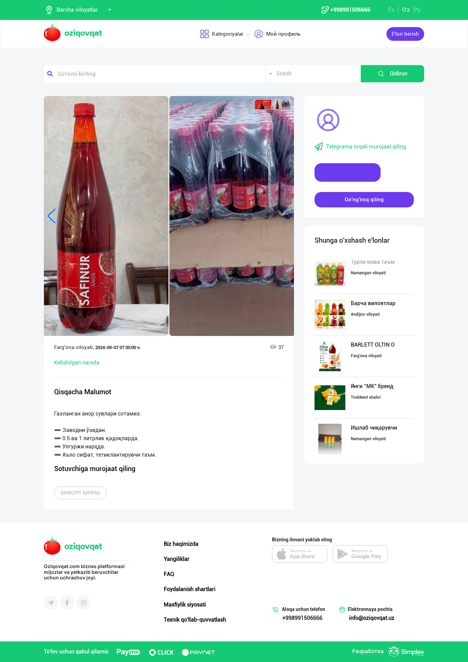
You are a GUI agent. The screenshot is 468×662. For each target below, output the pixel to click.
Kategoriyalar (227, 34)
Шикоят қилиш (80, 492)
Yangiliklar (176, 559)
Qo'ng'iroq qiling (364, 199)
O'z (406, 10)
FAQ (169, 574)
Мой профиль (283, 34)
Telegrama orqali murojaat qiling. (366, 146)
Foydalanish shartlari (189, 589)
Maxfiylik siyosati (185, 604)
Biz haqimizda (181, 544)
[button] (263, 104)
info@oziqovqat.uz (371, 618)
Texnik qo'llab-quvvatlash (195, 619)
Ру (417, 10)
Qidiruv (398, 73)
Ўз (391, 10)
